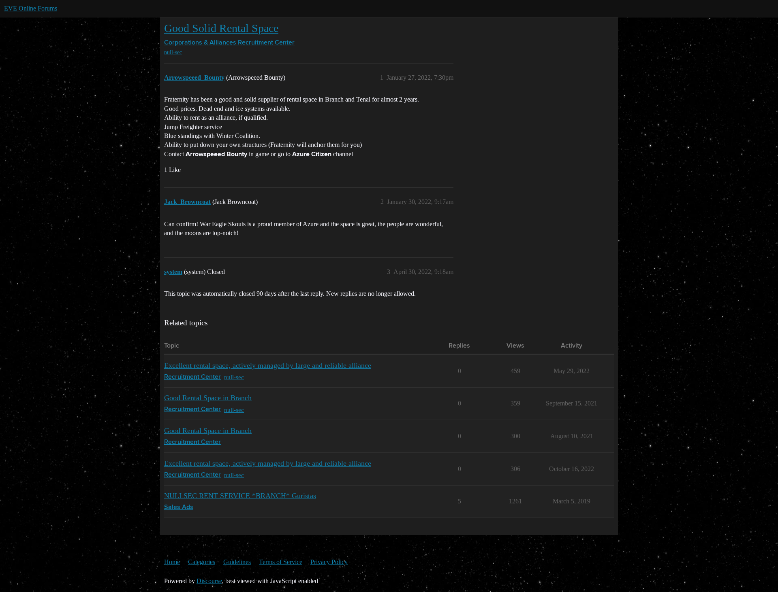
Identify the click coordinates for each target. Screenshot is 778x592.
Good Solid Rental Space (221, 28)
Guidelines (237, 561)
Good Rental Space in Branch (208, 398)
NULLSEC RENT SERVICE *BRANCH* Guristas (240, 496)
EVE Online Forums (30, 8)
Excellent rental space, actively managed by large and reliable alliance (267, 365)
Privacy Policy (329, 561)
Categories (201, 561)
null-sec (173, 52)
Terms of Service (280, 561)
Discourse (209, 580)
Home (172, 561)
